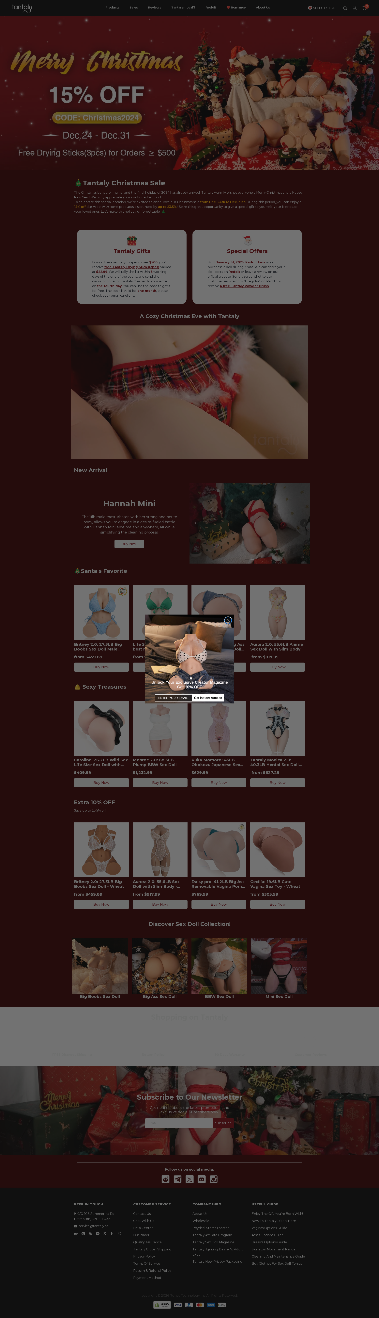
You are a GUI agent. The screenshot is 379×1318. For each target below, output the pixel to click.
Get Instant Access (208, 698)
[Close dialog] (228, 620)
